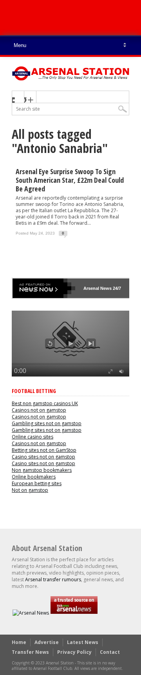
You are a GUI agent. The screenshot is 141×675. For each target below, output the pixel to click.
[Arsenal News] (31, 613)
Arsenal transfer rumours (53, 579)
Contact (110, 652)
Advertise (46, 642)
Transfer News (30, 652)
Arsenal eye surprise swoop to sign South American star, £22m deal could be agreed (70, 180)
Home (19, 642)
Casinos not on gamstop (39, 410)
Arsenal (91, 288)
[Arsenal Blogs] (74, 613)
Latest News (82, 642)
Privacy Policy (74, 652)
